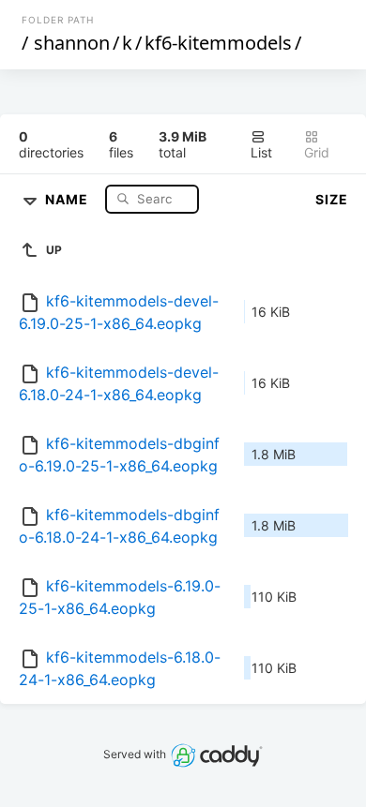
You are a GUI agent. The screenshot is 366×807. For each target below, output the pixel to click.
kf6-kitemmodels (218, 42)
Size (331, 199)
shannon (72, 42)
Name (68, 198)
